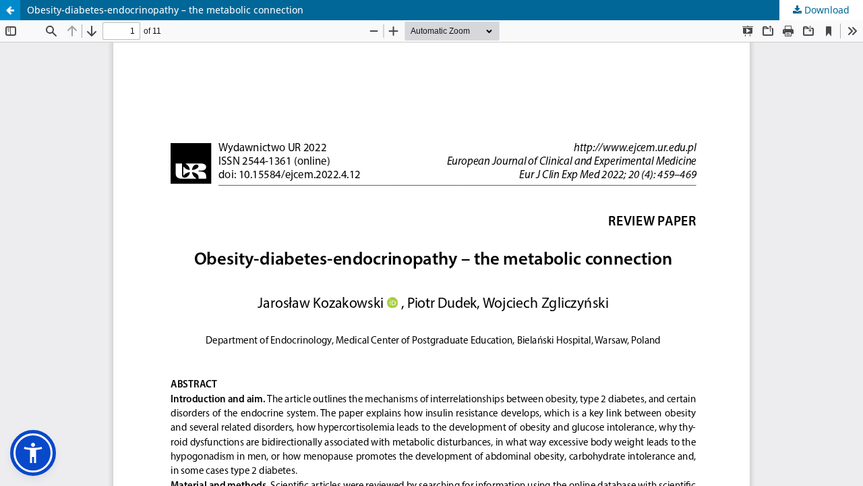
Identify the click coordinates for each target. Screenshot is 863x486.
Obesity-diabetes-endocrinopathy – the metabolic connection (165, 9)
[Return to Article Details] (10, 10)
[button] (33, 453)
